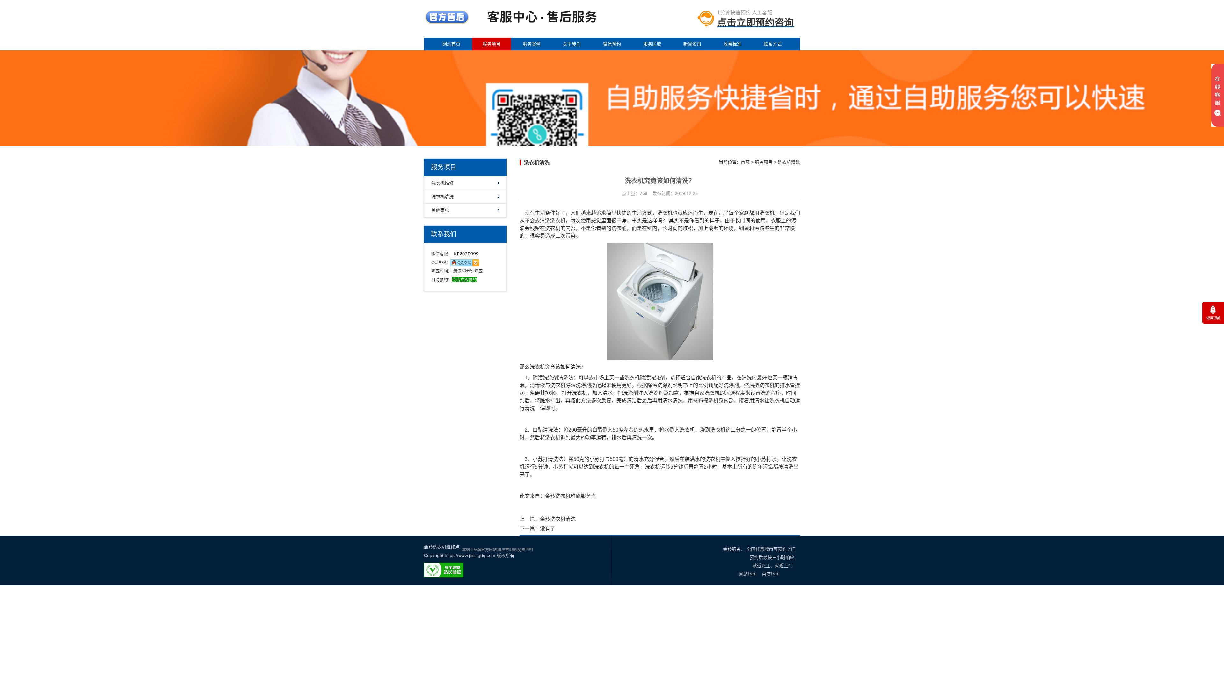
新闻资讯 (692, 44)
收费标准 (732, 44)
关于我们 (572, 44)
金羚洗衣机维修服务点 (570, 496)
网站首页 (451, 44)
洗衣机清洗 (442, 196)
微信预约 (612, 44)
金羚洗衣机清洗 (558, 519)
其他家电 (440, 210)
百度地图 (771, 574)
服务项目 (491, 44)
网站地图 (748, 574)
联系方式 (773, 44)
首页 (745, 162)
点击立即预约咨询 (755, 22)
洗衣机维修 (442, 182)
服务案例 (532, 44)
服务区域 (652, 44)
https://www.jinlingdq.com (470, 555)
